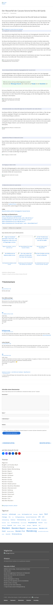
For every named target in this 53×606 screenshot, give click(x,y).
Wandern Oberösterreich (9, 488)
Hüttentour (13, 519)
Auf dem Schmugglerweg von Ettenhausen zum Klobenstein (17, 573)
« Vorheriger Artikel (8, 443)
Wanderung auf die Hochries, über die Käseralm (14, 575)
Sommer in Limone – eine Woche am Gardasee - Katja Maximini (16, 372)
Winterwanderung (17, 534)
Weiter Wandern (7, 571)
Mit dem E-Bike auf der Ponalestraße (42, 247)
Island (38, 520)
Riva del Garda (12, 274)
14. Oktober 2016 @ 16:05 (7, 313)
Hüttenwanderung (21, 520)
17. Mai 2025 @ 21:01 (6, 373)
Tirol (39, 525)
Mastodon (6, 453)
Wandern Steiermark (8, 494)
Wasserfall (25, 274)
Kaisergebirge (43, 519)
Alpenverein (4, 514)
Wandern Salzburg (7, 490)
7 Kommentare (13, 13)
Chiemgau (4, 517)
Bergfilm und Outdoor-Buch (10, 465)
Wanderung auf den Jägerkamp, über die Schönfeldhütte (16, 580)
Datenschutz (21, 600)
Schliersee (19, 525)
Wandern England (7, 473)
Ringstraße (9, 525)
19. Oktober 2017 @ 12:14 (7, 331)
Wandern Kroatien (7, 481)
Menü (50, 2)
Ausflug (8, 274)
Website (4, 424)
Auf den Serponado (8, 577)
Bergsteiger (35, 514)
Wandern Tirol (6, 498)
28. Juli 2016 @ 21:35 (6, 288)
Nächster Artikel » (45, 443)
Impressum (12, 600)
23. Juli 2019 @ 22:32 (6, 355)
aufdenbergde (12, 514)
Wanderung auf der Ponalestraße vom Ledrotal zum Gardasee (25, 263)
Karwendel (4, 522)
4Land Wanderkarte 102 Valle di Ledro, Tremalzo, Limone (16, 219)
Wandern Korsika (7, 479)
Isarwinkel (33, 519)
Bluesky (3, 453)
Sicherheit (28, 600)
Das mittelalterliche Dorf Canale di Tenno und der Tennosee (42, 263)
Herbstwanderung (5, 519)
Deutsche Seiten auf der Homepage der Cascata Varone (16, 211)
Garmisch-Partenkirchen (31, 517)
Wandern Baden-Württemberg (11, 469)
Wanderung (31, 531)
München (40, 522)
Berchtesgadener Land (27, 514)
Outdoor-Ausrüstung (8, 467)
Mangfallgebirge (32, 522)
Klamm (8, 522)
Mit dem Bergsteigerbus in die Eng (11, 578)
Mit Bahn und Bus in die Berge (10, 582)
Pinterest (19, 453)
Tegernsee (35, 525)
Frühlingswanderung (19, 517)
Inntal (29, 519)
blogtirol (41, 514)
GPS (39, 517)
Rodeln (15, 525)
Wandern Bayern (7, 471)
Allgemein (5, 463)
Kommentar (5, 394)
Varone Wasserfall (47, 335)
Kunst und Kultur (23, 522)
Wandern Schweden (8, 492)
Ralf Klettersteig (6, 330)
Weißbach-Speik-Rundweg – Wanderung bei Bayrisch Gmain (17, 569)
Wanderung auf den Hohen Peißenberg (12, 584)
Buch (46, 514)
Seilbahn (23, 525)
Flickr (13, 453)
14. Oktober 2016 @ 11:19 (7, 299)
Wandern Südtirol (7, 496)
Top (47, 600)
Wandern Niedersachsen (9, 484)
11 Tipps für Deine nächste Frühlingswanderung (14, 586)
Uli (2, 312)
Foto (13, 517)
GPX (43, 517)
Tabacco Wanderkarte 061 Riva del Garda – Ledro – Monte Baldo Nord (19, 223)
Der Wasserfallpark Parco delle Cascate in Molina (25, 247)
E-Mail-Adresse (5, 418)
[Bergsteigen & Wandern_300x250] (9, 505)
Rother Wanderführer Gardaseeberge (11, 216)
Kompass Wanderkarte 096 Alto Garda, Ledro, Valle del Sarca (17, 218)
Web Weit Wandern (7, 500)
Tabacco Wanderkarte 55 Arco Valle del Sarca (13, 221)
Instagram (16, 453)
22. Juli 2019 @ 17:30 (6, 343)
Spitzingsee (29, 525)
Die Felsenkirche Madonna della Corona (9, 263)
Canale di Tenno (12, 204)
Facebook (9, 453)
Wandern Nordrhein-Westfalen (11, 486)
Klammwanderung (15, 522)
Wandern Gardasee (11, 272)
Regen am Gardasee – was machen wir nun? (9, 247)
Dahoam (6, 600)
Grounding (36, 600)
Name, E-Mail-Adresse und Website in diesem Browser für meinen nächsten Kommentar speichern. (25, 430)
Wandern (6, 528)
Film (10, 517)
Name (3, 413)
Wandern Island (6, 477)
